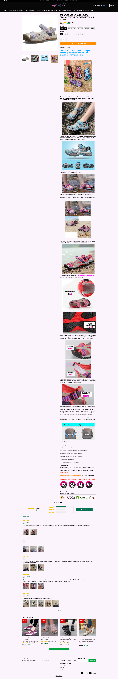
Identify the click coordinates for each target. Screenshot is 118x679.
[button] (63, 22)
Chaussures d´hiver (30, 10)
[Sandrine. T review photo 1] (26, 586)
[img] (26, 520)
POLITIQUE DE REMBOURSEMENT (29, 662)
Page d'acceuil (8, 10)
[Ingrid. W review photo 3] (41, 549)
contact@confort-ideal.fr (109, 0)
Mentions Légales (26, 659)
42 (90, 34)
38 (74, 34)
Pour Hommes (62, 10)
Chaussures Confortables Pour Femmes (47, 10)
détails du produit (65, 47)
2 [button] (58, 610)
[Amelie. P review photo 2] (33, 532)
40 (82, 34)
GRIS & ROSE (63, 28)
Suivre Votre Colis (88, 10)
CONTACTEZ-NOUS (77, 10)
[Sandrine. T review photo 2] (33, 586)
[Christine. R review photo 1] (26, 567)
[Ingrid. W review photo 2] (33, 549)
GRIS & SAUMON (71, 28)
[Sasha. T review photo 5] (55, 603)
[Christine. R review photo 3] (41, 567)
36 (65, 34)
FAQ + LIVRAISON (45, 660)
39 (78, 34)
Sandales (69, 10)
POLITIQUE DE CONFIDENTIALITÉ (29, 660)
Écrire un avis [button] (84, 509)
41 (86, 34)
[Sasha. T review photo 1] (26, 603)
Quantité (62, 37)
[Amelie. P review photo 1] (26, 532)
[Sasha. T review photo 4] (48, 603)
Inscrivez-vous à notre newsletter (84, 657)
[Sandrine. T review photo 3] (41, 586)
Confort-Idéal (28, 673)
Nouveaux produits (18, 10)
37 (69, 34)
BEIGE (92, 28)
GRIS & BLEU (80, 28)
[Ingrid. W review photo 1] (26, 549)
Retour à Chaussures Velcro (60, 649)
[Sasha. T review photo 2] (33, 603)
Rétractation (59, 676)
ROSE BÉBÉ (87, 28)
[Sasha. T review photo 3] (41, 603)
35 (61, 34)
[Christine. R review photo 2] (33, 567)
